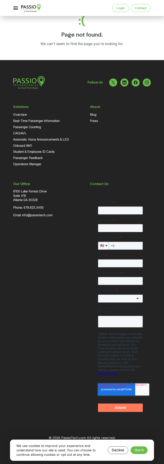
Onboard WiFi (22, 146)
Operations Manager (27, 164)
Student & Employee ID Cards (34, 152)
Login (120, 8)
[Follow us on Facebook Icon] (136, 83)
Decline (118, 450)
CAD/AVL (20, 133)
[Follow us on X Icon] (113, 83)
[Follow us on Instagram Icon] (147, 83)
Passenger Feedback (28, 158)
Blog (93, 115)
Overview (20, 115)
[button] (15, 8)
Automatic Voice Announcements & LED (41, 139)
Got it (139, 450)
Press (94, 121)
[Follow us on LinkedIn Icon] (124, 83)
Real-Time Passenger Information (36, 121)
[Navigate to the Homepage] (35, 8)
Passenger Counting (27, 127)
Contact (141, 8)
